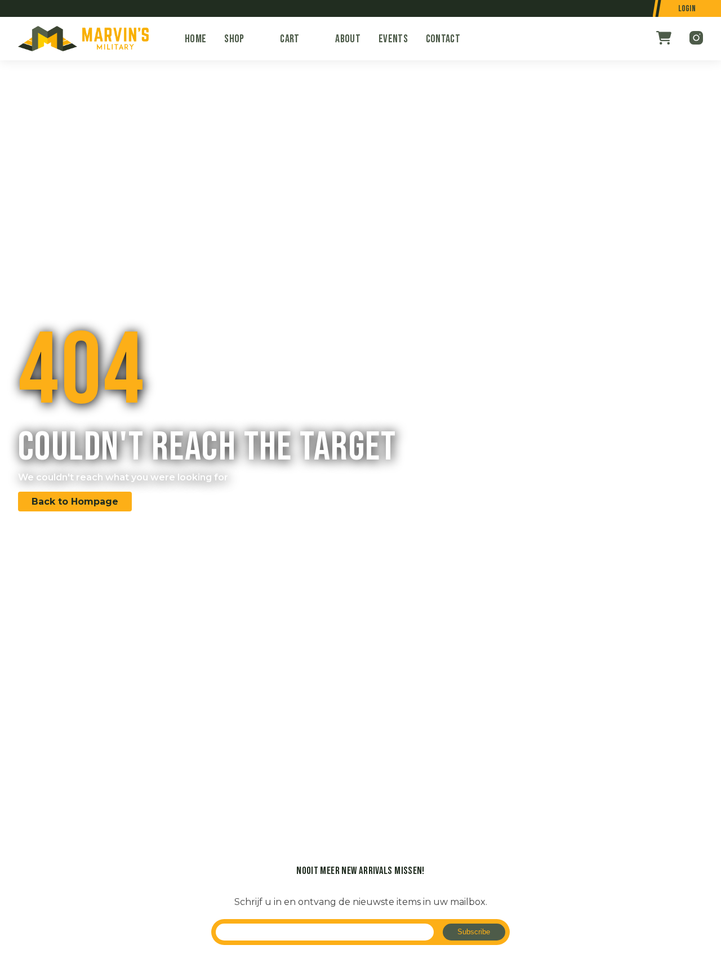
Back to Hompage (75, 501)
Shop (234, 39)
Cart (289, 39)
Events (393, 39)
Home (195, 39)
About (347, 39)
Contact (443, 39)
